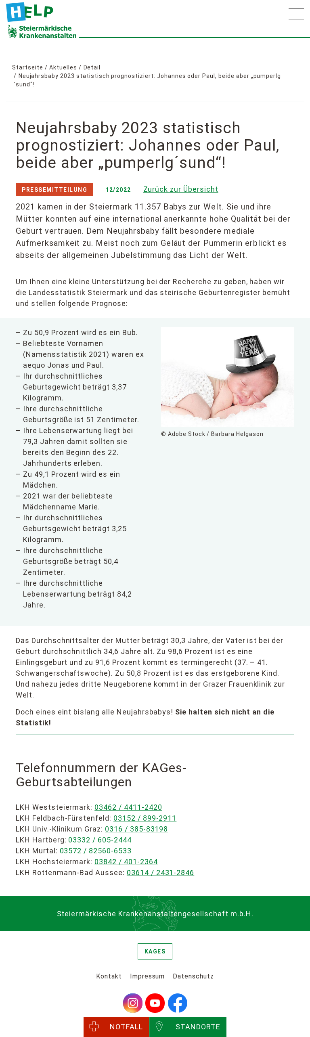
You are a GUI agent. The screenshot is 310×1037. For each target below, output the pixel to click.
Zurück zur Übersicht (180, 189)
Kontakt (109, 976)
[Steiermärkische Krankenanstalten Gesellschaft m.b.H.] (29, 12)
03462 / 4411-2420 (128, 807)
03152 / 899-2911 (144, 818)
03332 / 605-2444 (99, 840)
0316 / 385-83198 (136, 829)
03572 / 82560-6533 (96, 850)
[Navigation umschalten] (296, 13)
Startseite (27, 67)
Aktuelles (63, 67)
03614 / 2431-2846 (160, 872)
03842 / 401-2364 (125, 861)
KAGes (155, 951)
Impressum (147, 976)
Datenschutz (193, 976)
